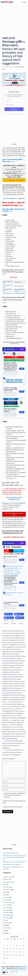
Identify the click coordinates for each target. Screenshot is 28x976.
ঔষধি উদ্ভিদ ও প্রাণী (7, 902)
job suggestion (7, 882)
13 (17, 948)
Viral (4, 884)
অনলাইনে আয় (6, 887)
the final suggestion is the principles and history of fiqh (13, 697)
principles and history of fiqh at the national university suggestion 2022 (14, 658)
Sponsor (12, 971)
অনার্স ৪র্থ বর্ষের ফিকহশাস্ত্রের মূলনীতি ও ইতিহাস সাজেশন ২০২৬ (12, 160)
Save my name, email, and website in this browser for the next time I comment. (15, 795)
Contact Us (7, 970)
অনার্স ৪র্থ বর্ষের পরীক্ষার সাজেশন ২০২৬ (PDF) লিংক (14, 198)
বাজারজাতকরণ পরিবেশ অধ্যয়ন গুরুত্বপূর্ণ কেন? (12, 864)
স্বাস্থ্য (4, 933)
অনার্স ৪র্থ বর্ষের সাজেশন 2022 (15, 702)
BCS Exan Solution (19, 286)
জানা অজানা (5, 907)
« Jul (4, 963)
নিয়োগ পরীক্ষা (5, 912)
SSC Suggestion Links (8, 293)
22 (23, 952)
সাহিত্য (4, 930)
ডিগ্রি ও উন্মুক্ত (6, 910)
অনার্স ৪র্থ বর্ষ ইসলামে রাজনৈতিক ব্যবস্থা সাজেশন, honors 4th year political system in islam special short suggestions (13, 752)
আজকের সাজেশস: (6, 503)
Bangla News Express (18, 968)
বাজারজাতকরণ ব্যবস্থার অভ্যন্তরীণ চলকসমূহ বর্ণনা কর (14, 862)
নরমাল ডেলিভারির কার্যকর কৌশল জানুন (11, 853)
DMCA (17, 970)
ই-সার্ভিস (5, 892)
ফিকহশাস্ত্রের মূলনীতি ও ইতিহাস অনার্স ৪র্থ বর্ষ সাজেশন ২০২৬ (13, 210)
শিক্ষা (5, 631)
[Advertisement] (14, 19)
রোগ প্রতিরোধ (6, 923)
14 (20, 948)
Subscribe (14, 109)
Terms (13, 970)
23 (4, 955)
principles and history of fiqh (10, 656)
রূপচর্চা (4, 920)
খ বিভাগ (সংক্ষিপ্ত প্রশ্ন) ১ (14, 706)
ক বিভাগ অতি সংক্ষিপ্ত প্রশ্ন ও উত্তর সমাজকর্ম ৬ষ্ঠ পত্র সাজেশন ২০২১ (13, 704)
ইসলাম (4, 895)
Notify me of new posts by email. (13, 807)
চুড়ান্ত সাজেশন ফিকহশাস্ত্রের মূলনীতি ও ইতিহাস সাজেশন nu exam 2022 (13, 711)
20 (17, 952)
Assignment (6, 877)
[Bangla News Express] (7, 2)
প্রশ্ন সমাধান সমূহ (18, 282)
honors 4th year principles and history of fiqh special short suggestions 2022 (13, 642)
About (2, 970)
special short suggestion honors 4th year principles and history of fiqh (13, 681)
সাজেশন (22, 631)
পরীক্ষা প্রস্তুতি (17, 631)
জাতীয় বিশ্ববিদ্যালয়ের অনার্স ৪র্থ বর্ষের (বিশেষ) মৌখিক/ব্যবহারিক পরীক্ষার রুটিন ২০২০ (13, 718)
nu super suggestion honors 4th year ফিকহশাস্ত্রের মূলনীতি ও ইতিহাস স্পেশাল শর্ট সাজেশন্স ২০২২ (13, 651)
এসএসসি (5, 900)
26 (14, 955)
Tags (16, 971)
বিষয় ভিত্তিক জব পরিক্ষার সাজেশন (20, 293)
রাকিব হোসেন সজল (14, 342)
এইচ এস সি (5, 897)
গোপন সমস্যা (5, 905)
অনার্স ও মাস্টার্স (10, 631)
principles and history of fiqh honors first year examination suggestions (13, 663)
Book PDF (6, 879)
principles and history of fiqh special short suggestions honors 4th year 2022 (13, 667)
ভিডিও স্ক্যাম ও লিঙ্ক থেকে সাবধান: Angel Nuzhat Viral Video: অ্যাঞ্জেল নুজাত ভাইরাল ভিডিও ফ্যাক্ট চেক (14, 857)
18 (11, 952)
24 (7, 955)
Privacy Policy (23, 970)
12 (14, 948)
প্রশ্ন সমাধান (5, 918)
